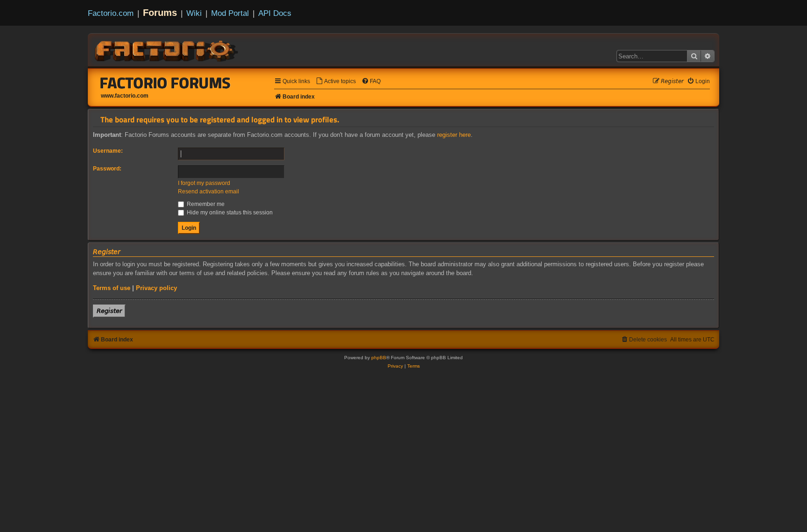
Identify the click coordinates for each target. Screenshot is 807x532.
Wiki (194, 13)
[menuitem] (336, 81)
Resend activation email (208, 191)
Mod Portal (230, 13)
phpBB (378, 357)
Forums (160, 12)
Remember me (205, 204)
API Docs (274, 13)
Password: (107, 168)
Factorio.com (111, 13)
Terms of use (111, 287)
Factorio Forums (165, 82)
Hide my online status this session (229, 212)
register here (454, 134)
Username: (108, 151)
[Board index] (167, 49)
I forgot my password (204, 183)
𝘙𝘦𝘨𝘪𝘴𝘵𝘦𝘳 (109, 310)
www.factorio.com (125, 95)
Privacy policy (156, 287)
